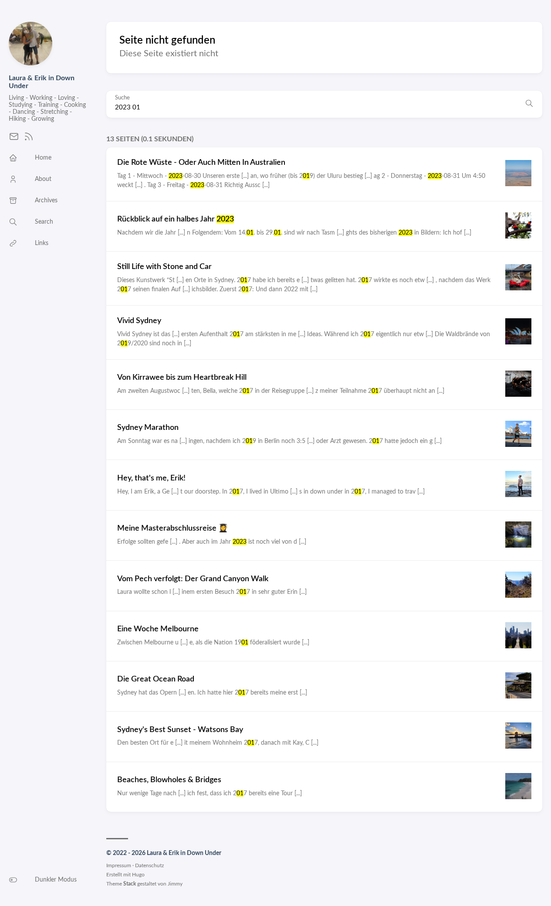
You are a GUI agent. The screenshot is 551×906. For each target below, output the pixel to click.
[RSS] (29, 139)
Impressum (118, 865)
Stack (129, 883)
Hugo (138, 874)
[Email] (14, 139)
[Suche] (529, 104)
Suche (122, 98)
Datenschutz (149, 865)
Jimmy (175, 883)
